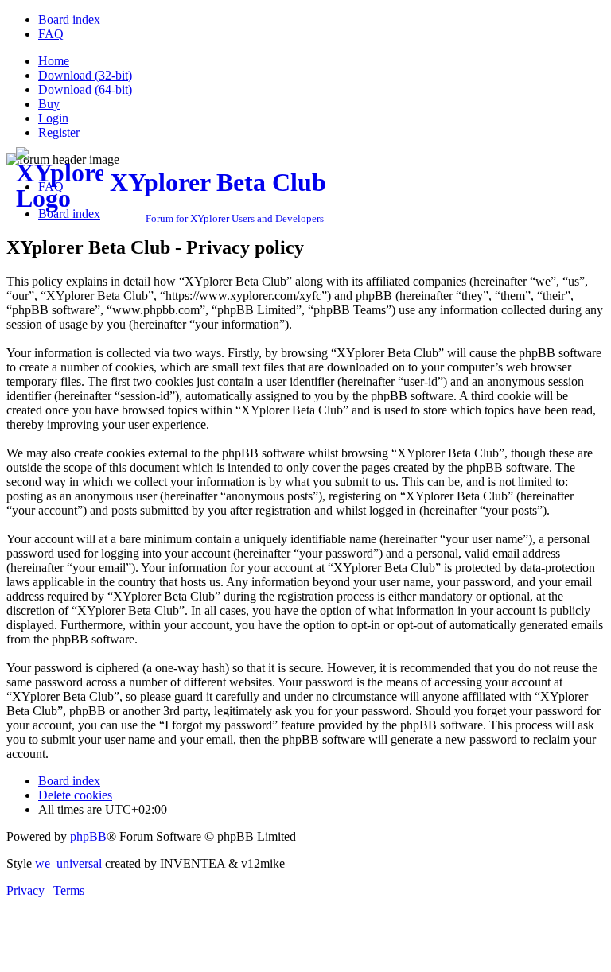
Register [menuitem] (59, 132)
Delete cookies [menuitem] (75, 795)
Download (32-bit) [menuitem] (85, 75)
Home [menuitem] (53, 61)
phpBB (88, 836)
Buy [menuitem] (49, 104)
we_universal (68, 863)
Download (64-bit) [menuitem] (85, 89)
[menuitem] (69, 19)
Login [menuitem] (53, 118)
